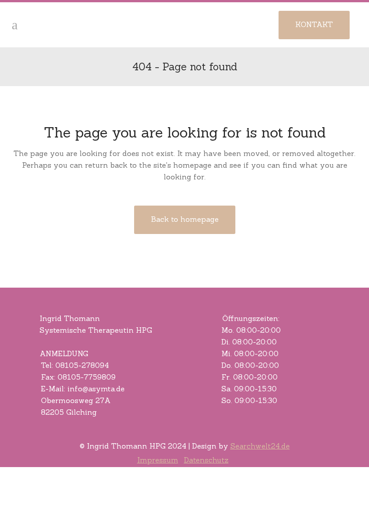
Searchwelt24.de (260, 445)
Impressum (157, 459)
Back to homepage (185, 219)
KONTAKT (314, 24)
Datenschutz (206, 459)
